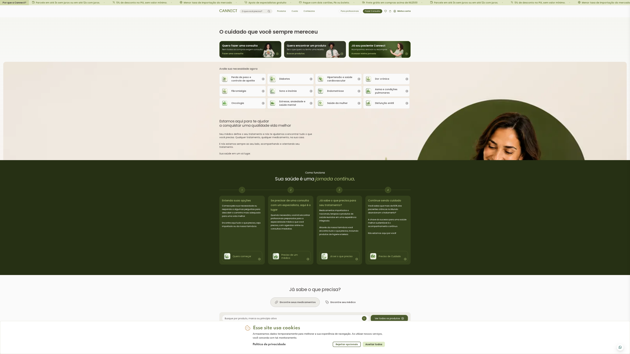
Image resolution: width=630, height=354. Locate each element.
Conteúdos (309, 11)
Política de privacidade (269, 344)
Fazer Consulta (372, 11)
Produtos (281, 11)
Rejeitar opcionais (347, 344)
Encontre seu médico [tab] (343, 302)
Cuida (295, 11)
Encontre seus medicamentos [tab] (298, 302)
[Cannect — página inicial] (228, 11)
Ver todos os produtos (387, 318)
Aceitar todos (373, 344)
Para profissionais (350, 11)
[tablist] (315, 302)
